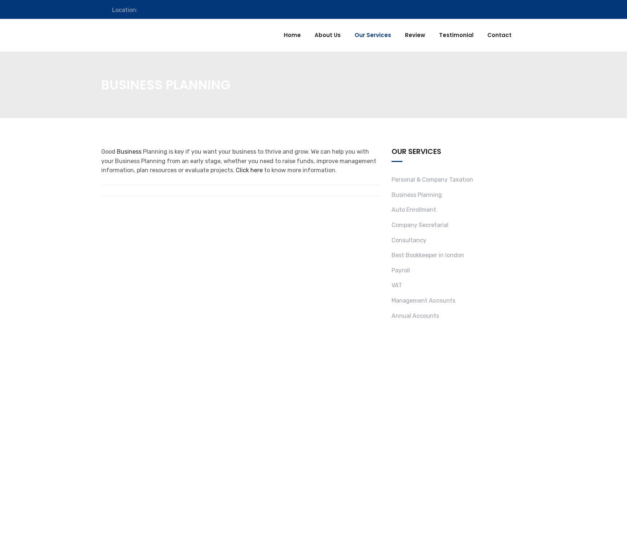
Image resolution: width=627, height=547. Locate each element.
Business (129, 151)
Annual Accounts (415, 315)
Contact (499, 35)
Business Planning (417, 194)
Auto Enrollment (414, 209)
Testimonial (456, 35)
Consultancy (409, 240)
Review (415, 35)
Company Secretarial (420, 225)
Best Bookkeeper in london (428, 255)
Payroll (401, 270)
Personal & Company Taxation (432, 179)
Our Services (373, 35)
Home (292, 35)
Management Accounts (423, 300)
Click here (249, 170)
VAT (397, 285)
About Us (328, 35)
